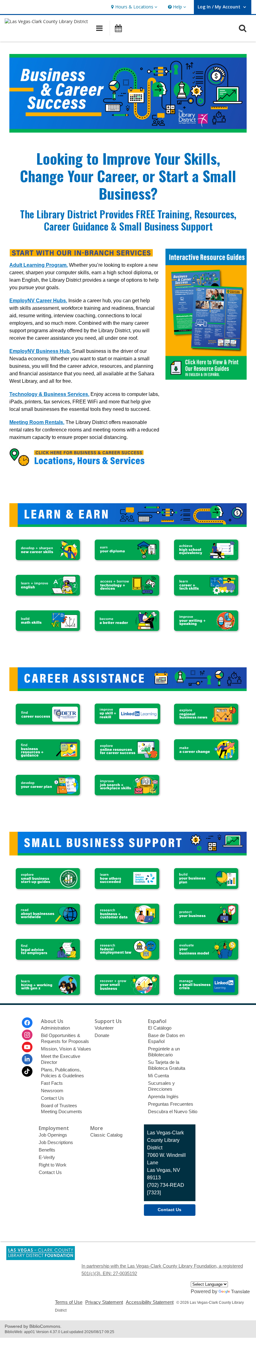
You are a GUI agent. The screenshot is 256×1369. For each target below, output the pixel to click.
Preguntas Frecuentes (170, 1104)
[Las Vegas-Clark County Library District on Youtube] (27, 1047)
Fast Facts (52, 1083)
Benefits (47, 1149)
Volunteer (104, 1027)
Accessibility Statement (150, 1302)
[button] (133, 7)
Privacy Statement (104, 1302)
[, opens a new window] (206, 378)
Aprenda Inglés (163, 1096)
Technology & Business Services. (49, 394)
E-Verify (47, 1157)
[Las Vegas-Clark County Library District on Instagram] (27, 1035)
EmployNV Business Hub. (40, 351)
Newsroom (52, 1090)
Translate (240, 1291)
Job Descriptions (56, 1142)
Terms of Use (68, 1302)
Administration (55, 1027)
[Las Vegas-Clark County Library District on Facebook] (27, 1022)
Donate (102, 1035)
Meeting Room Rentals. (36, 422)
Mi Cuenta (158, 1075)
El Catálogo (159, 1027)
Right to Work (52, 1164)
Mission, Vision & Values (66, 1048)
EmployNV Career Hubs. (38, 300)
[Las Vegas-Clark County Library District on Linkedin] (27, 1059)
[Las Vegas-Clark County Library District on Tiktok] (27, 1071)
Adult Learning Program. (38, 265)
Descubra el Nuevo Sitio (172, 1111)
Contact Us (52, 1098)
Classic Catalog (106, 1135)
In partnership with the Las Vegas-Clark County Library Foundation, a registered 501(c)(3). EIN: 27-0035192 (162, 1269)
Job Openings (53, 1135)
